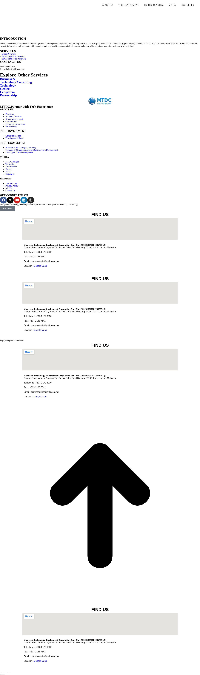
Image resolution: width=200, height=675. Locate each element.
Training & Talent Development (19, 152)
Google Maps (40, 266)
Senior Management (14, 119)
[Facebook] (3, 200)
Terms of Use (11, 183)
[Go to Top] (100, 605)
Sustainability (11, 126)
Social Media (11, 166)
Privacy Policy (11, 186)
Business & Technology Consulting (20, 147)
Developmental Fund (14, 138)
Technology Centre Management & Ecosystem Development (31, 150)
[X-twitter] (10, 200)
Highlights (9, 174)
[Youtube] (17, 200)
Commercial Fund (13, 136)
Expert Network (9, 54)
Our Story (9, 114)
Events (8, 169)
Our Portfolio (11, 121)
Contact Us (10, 190)
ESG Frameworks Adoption (14, 59)
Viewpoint (9, 164)
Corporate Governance (15, 124)
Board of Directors (13, 116)
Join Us (8, 188)
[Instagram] (30, 200)
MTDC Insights (12, 162)
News (7, 171)
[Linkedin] (23, 200)
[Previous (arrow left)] (1, 674)
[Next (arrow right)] (4, 674)
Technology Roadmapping (13, 56)
